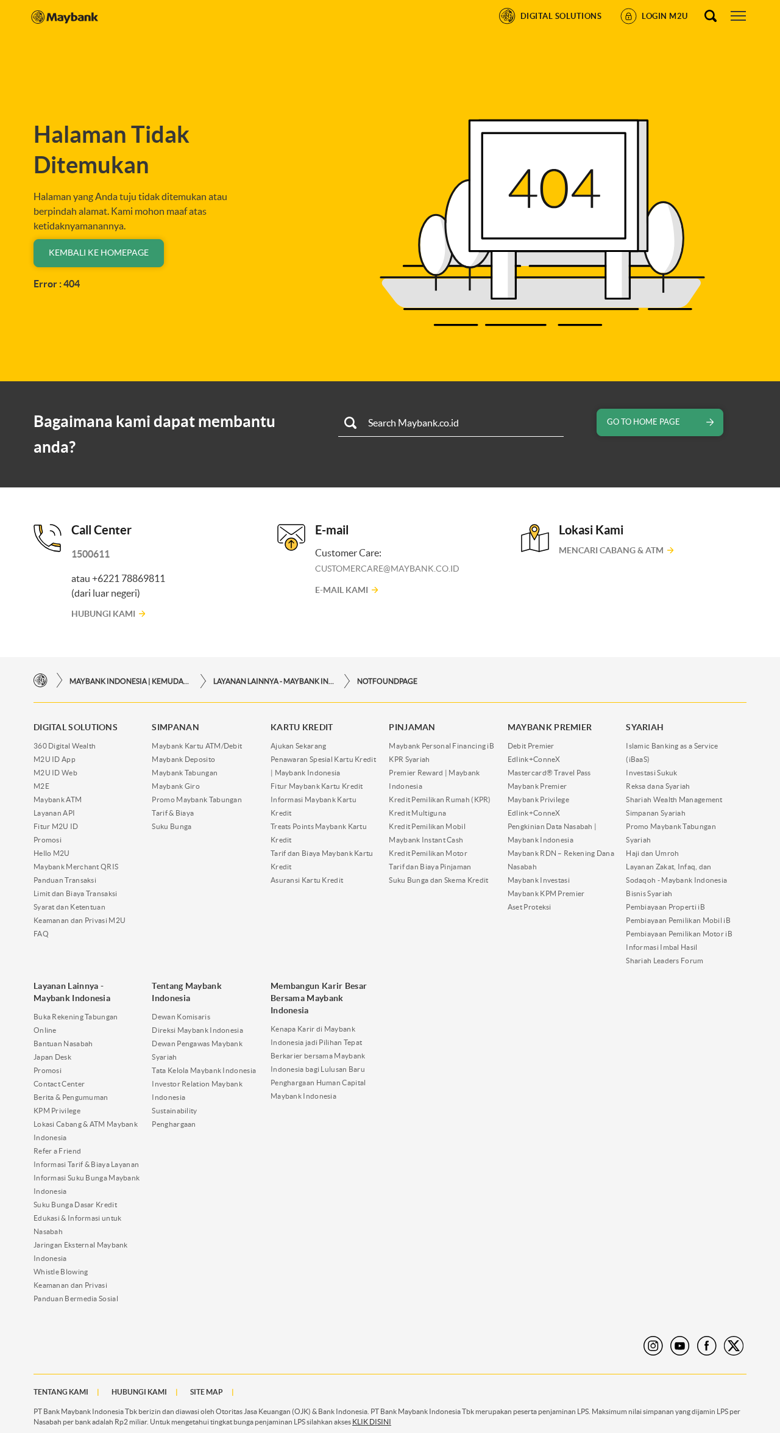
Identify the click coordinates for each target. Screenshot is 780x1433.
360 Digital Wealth (65, 746)
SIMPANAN (175, 727)
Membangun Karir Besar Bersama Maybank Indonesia (319, 998)
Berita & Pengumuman (71, 1097)
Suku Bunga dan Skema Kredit (438, 880)
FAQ (41, 934)
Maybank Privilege (538, 799)
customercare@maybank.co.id (387, 568)
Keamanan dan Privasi (70, 1285)
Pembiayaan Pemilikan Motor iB (679, 934)
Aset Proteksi (529, 907)
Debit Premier (531, 746)
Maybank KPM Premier (546, 893)
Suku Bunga (171, 826)
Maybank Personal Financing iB (441, 746)
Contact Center (59, 1084)
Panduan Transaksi (65, 880)
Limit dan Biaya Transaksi (76, 893)
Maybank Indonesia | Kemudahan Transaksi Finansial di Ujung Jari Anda (130, 681)
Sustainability (174, 1111)
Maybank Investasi (539, 880)
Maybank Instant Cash (426, 840)
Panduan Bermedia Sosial (76, 1298)
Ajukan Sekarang (299, 746)
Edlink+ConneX (534, 759)
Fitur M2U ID (56, 826)
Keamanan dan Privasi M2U (80, 920)
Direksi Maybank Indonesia (197, 1030)
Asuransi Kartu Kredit (307, 880)
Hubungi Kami (103, 614)
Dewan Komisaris (181, 1017)
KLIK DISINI (371, 1422)
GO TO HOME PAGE (643, 421)
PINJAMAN (412, 727)
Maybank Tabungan (185, 773)
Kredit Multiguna (417, 813)
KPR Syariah (409, 759)
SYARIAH (645, 727)
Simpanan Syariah (656, 813)
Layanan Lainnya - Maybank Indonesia (274, 681)
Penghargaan (174, 1124)
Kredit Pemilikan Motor (428, 853)
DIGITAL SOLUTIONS (76, 727)
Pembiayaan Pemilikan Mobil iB (678, 920)
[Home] (41, 680)
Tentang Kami (61, 1392)
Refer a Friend (57, 1151)
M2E (41, 786)
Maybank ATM (58, 799)
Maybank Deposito (183, 759)
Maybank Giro (176, 786)
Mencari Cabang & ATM (611, 550)
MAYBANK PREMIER (550, 727)
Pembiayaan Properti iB (665, 907)
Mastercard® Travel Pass (549, 773)
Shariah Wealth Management (674, 799)
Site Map (206, 1392)
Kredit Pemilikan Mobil (427, 826)
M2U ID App (55, 759)
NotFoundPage (387, 681)
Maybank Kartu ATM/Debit (197, 746)
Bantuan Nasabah (63, 1043)
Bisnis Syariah (649, 893)
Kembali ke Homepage (99, 252)
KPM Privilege (57, 1111)
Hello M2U (52, 853)
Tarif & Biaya (173, 813)
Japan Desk (52, 1057)
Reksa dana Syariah (658, 786)
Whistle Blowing (61, 1272)
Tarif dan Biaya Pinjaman (430, 867)
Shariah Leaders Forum (664, 960)
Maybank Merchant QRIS (76, 867)
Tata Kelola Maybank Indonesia (204, 1070)
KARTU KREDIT (302, 727)
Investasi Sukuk (652, 773)
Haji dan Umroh (652, 853)
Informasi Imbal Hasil (661, 947)
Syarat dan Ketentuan (69, 907)
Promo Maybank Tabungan (197, 799)
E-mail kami (341, 590)
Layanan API (54, 813)
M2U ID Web (55, 773)
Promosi (48, 840)
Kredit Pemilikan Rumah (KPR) (440, 799)
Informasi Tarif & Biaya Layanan (86, 1164)
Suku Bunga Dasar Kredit (75, 1205)
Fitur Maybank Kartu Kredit (317, 786)
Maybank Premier (537, 786)
